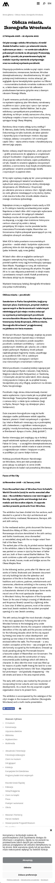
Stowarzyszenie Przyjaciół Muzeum (20, 823)
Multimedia (10, 743)
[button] (51, 830)
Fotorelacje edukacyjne (15, 755)
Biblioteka (9, 735)
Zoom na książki (12, 795)
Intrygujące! (10, 763)
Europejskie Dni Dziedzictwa (17, 771)
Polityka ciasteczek (13, 880)
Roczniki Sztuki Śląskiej (15, 783)
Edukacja (9, 787)
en (49, 3)
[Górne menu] (38, 3)
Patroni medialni (12, 819)
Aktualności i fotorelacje (15, 751)
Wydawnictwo (11, 739)
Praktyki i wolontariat (14, 803)
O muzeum (10, 723)
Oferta (8, 807)
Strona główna (8, 15)
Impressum (44, 880)
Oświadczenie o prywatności (30, 880)
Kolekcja (9, 767)
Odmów (27, 867)
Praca (7, 799)
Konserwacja (10, 727)
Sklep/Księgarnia (12, 791)
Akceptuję (28, 860)
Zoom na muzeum (13, 759)
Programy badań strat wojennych (19, 775)
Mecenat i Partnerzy (13, 815)
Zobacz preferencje (27, 874)
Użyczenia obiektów (13, 731)
